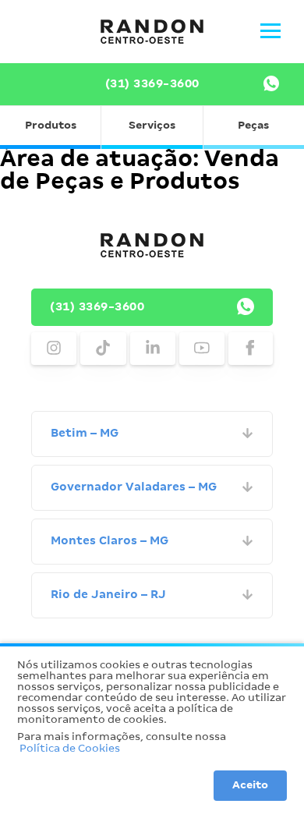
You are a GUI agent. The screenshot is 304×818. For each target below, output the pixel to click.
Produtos (50, 126)
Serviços (152, 126)
